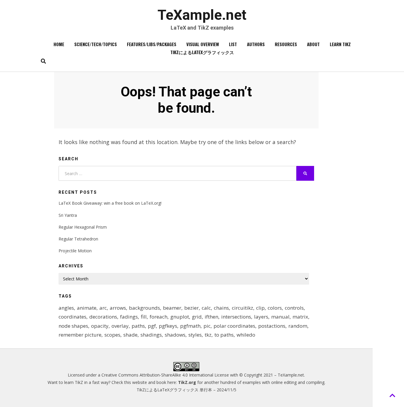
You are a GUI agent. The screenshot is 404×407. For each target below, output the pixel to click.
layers (261, 316)
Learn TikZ (340, 44)
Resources (286, 44)
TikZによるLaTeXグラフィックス (202, 52)
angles (66, 307)
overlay (120, 325)
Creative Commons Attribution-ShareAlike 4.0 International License (165, 375)
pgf (152, 325)
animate (86, 307)
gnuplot (179, 316)
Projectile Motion (75, 250)
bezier (191, 307)
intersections (236, 316)
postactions (271, 325)
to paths (224, 334)
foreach (158, 316)
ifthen (211, 316)
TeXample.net (202, 15)
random (297, 325)
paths (138, 325)
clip (260, 307)
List (233, 44)
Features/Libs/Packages (151, 44)
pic (207, 325)
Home (59, 44)
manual (280, 316)
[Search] (42, 60)
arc (103, 307)
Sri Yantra (68, 215)
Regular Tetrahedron (78, 239)
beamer (172, 307)
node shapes (73, 325)
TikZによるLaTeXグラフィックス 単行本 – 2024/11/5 (186, 390)
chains (221, 307)
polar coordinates (234, 325)
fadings (129, 316)
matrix (300, 316)
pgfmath (190, 325)
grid (197, 316)
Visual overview (202, 44)
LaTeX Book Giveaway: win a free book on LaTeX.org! (110, 203)
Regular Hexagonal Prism (83, 227)
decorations (103, 316)
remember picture (80, 334)
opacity (100, 325)
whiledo (246, 334)
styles (195, 334)
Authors (256, 44)
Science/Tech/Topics (95, 44)
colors (275, 307)
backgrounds (144, 307)
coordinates (72, 316)
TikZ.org (187, 382)
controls (294, 307)
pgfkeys (168, 325)
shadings (151, 334)
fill (144, 316)
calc (206, 307)
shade (130, 334)
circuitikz (242, 307)
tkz (208, 334)
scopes (112, 334)
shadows (175, 334)
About (313, 44)
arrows (118, 307)
